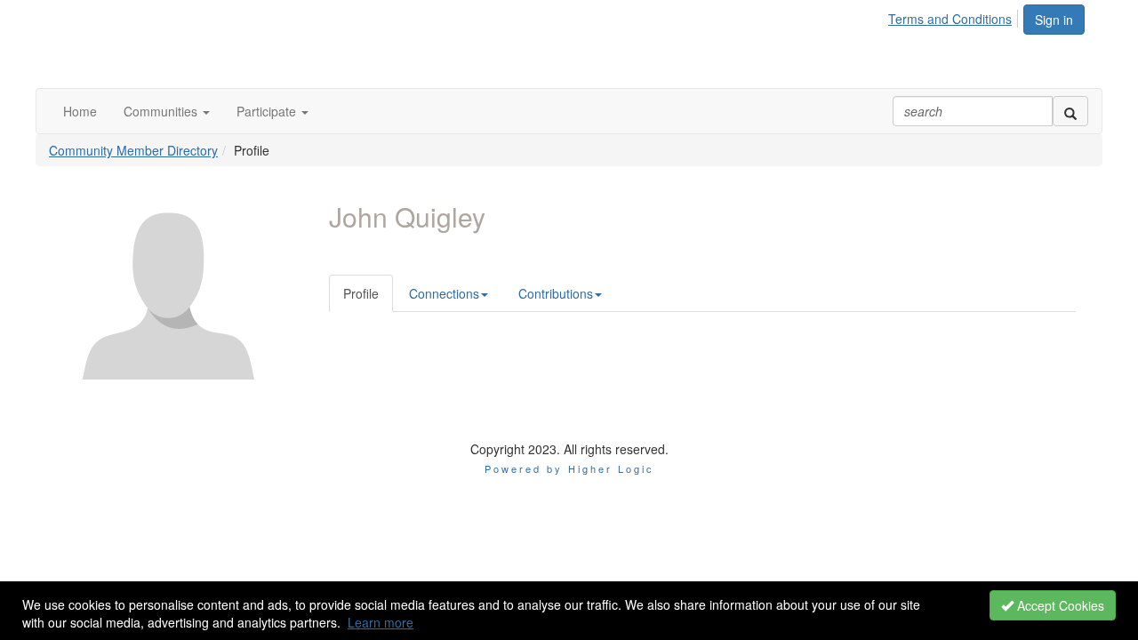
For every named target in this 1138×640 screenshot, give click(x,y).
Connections (444, 293)
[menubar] (954, 16)
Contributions (555, 293)
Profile (361, 293)
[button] (166, 111)
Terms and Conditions (950, 19)
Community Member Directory (133, 150)
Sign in (1054, 19)
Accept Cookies (1059, 605)
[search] (1070, 111)
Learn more (380, 622)
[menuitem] (954, 16)
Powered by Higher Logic (569, 468)
